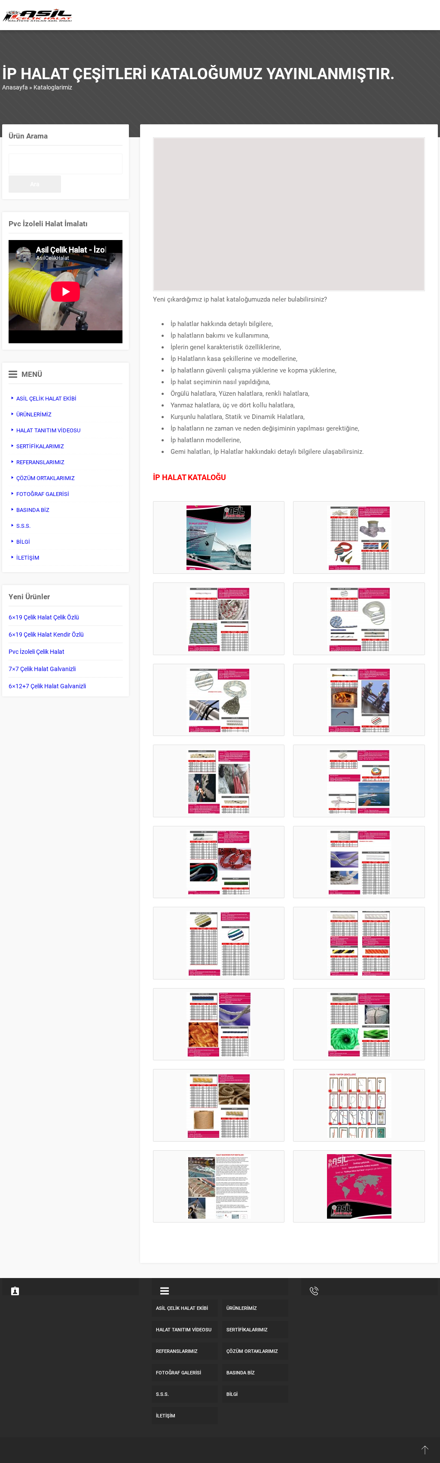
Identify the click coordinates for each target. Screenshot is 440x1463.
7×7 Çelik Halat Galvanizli (42, 669)
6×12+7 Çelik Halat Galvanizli (47, 686)
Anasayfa (15, 87)
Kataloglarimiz (53, 87)
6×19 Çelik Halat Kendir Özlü (46, 634)
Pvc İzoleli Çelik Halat (36, 651)
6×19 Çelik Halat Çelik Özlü (44, 617)
